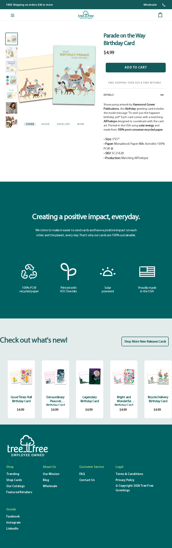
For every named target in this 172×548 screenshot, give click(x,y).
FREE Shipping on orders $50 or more (29, 5)
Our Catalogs (15, 486)
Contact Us (87, 480)
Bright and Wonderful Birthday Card (124, 401)
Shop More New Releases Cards (145, 341)
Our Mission (51, 474)
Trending (12, 474)
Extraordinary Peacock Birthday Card (55, 401)
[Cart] (160, 15)
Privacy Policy (125, 480)
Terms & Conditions (129, 474)
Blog (46, 480)
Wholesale (150, 5)
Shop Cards (14, 480)
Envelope (63, 124)
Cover (30, 124)
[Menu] (12, 15)
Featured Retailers (19, 492)
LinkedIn (12, 528)
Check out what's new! (33, 340)
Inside (45, 124)
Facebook (13, 516)
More (80, 124)
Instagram (13, 522)
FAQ (82, 474)
